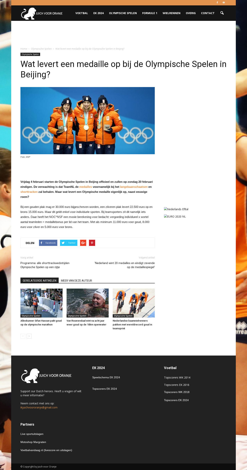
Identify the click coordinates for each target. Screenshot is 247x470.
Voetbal (81, 13)
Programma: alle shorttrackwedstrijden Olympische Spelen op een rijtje (44, 265)
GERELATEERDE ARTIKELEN (39, 280)
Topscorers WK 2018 (176, 392)
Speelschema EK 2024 (106, 377)
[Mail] (224, 2)
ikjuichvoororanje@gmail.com (39, 407)
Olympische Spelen (123, 13)
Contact (208, 13)
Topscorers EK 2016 (176, 385)
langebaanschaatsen (134, 186)
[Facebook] (217, 2)
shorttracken (29, 191)
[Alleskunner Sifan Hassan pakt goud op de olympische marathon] (41, 303)
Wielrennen (171, 13)
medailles (85, 186)
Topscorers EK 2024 (104, 388)
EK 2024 (98, 13)
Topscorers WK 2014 (177, 377)
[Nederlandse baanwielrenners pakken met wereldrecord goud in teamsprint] (134, 303)
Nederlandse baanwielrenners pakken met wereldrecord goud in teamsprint (132, 324)
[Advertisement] (123, 34)
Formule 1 (149, 13)
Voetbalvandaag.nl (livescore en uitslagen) (46, 450)
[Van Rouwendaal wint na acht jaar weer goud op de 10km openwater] (88, 303)
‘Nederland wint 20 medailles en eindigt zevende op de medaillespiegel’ (125, 265)
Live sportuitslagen (31, 433)
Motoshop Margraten (33, 442)
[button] (222, 13)
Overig (191, 13)
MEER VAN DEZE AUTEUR (76, 280)
